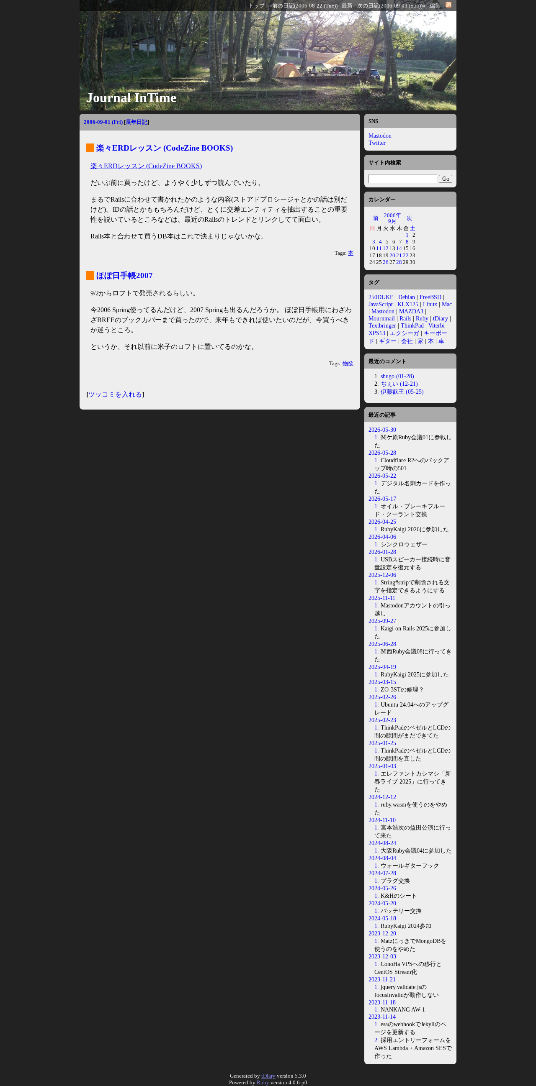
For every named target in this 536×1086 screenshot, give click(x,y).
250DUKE (381, 297)
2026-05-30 (382, 429)
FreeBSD (430, 297)
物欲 (348, 363)
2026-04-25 (382, 521)
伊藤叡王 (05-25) (402, 391)
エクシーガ (404, 333)
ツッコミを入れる (115, 394)
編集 (435, 6)
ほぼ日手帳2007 (124, 275)
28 (399, 262)
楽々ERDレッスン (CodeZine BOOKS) (164, 147)
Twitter (377, 142)
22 (406, 255)
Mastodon (380, 135)
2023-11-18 (382, 1002)
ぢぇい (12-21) (399, 383)
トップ (256, 6)
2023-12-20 (382, 933)
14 (399, 248)
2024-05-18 (382, 918)
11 (379, 248)
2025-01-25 (382, 743)
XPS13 (376, 333)
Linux (430, 304)
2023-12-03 (382, 956)
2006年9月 (392, 218)
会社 (407, 341)
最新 (347, 6)
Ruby (422, 318)
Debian (406, 297)
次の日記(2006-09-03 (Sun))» (391, 6)
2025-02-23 (382, 720)
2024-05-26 (382, 888)
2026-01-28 (382, 551)
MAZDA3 (411, 311)
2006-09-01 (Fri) (103, 122)
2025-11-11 (381, 597)
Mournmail (381, 318)
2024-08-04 (382, 858)
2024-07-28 (382, 873)
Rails (405, 318)
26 (386, 262)
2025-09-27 (382, 620)
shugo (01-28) (397, 376)
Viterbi (436, 325)
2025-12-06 (382, 574)
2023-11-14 (382, 1016)
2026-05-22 (382, 475)
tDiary (440, 318)
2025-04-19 (382, 666)
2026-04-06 (382, 536)
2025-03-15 (382, 682)
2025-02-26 (382, 697)
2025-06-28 (382, 643)
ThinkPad (412, 325)
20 (392, 255)
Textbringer (382, 325)
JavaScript (380, 304)
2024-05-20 (382, 903)
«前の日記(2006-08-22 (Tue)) (303, 6)
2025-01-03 (382, 766)
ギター (388, 341)
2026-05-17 (382, 498)
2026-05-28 (382, 452)
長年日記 (136, 122)
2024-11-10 (382, 820)
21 (399, 255)
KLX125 (407, 304)
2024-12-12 (382, 797)
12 (386, 248)
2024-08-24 (382, 843)
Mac (447, 304)
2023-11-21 (382, 979)
